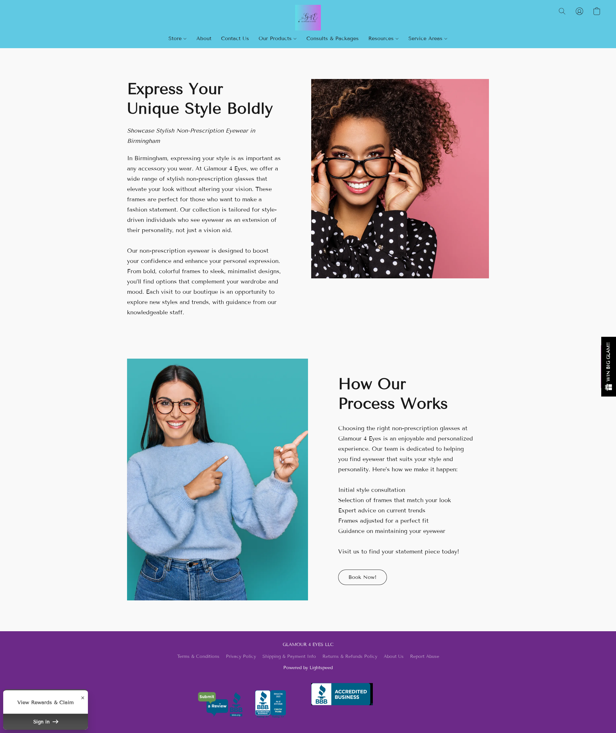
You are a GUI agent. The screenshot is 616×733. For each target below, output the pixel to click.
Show (608, 367)
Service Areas (426, 38)
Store (176, 38)
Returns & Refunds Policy (349, 656)
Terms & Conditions (198, 656)
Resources (382, 38)
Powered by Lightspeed (308, 667)
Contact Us (235, 38)
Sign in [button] (42, 722)
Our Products (276, 38)
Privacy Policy (241, 656)
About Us (394, 656)
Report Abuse (424, 656)
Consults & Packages (332, 38)
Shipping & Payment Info (289, 656)
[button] (308, 18)
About (203, 38)
